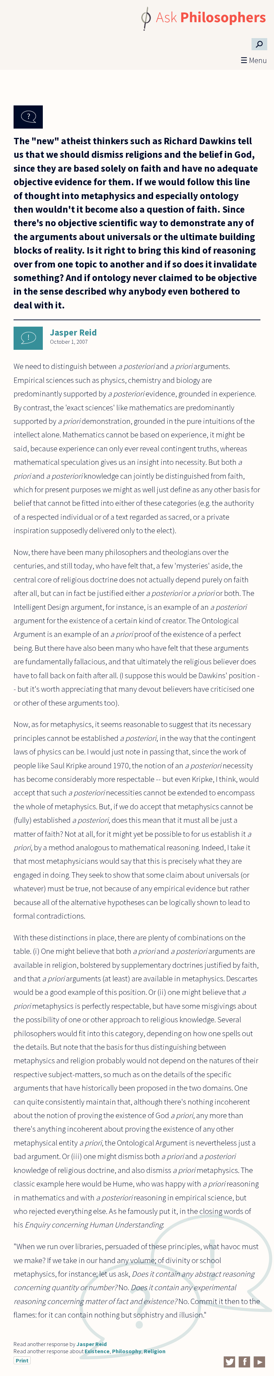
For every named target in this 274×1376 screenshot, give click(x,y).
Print (22, 1360)
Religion (155, 1351)
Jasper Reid (73, 332)
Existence (97, 1351)
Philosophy (126, 1351)
